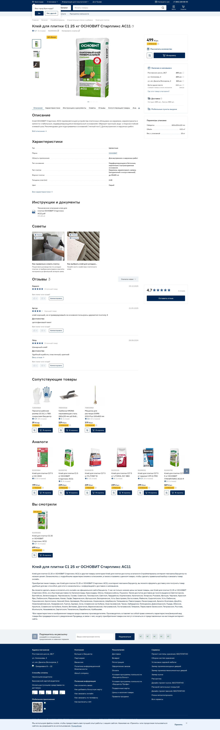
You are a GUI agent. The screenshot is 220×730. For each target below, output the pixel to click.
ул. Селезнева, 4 (39, 658)
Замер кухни (157, 674)
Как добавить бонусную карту (88, 689)
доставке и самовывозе (107, 586)
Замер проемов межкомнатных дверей (169, 670)
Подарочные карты (121, 688)
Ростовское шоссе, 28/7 (43, 654)
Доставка (116, 654)
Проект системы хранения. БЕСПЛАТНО (170, 654)
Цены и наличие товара (122, 692)
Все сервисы (157, 699)
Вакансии (78, 662)
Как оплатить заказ (83, 685)
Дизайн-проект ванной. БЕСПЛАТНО (168, 691)
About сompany (81, 673)
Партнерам (79, 658)
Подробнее (76, 726)
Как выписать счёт (82, 702)
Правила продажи (120, 696)
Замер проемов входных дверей (166, 666)
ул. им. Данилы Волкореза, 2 (45, 662)
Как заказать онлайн (83, 693)
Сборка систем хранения (163, 658)
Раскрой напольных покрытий (166, 687)
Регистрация (118, 662)
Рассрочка (156, 678)
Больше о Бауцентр (83, 654)
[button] (169, 55)
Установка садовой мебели (164, 662)
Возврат (116, 658)
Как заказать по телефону (86, 697)
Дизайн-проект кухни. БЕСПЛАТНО (168, 683)
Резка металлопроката (162, 695)
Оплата (115, 670)
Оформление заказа (121, 666)
